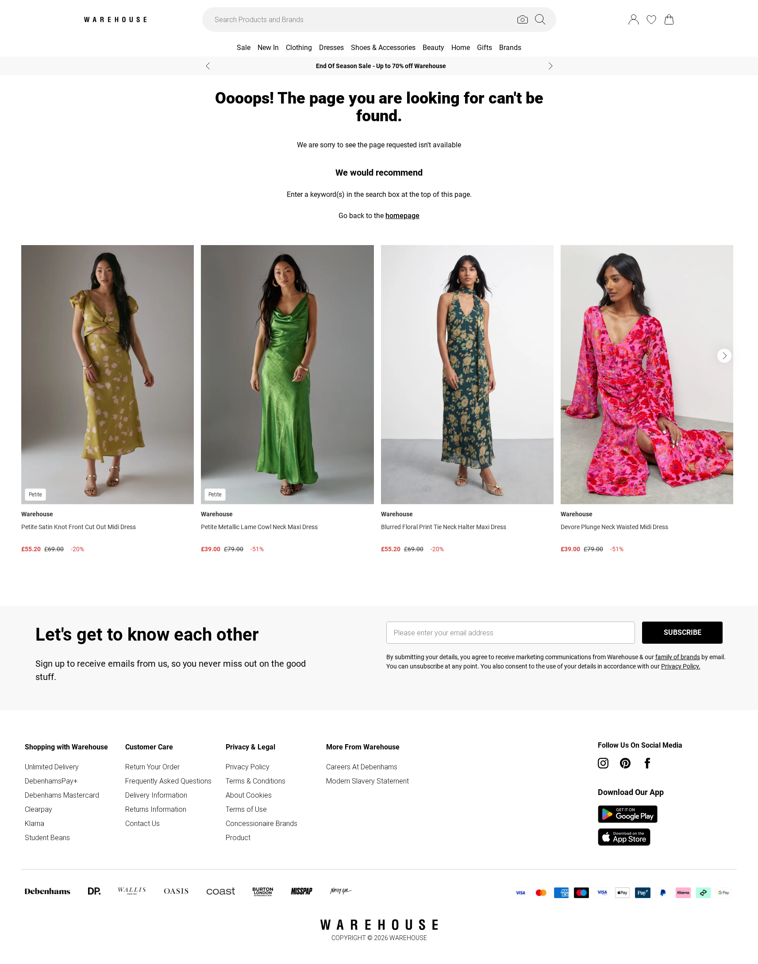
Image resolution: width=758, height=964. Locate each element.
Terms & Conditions (255, 780)
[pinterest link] (625, 763)
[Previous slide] (207, 66)
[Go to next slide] (724, 356)
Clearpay (38, 809)
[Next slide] (550, 66)
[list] (379, 411)
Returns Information (155, 809)
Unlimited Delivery (52, 766)
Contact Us (142, 823)
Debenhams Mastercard (62, 795)
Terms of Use (246, 809)
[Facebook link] (647, 763)
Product (238, 837)
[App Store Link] (628, 825)
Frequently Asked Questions (168, 780)
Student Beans (47, 837)
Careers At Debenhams (361, 766)
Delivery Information (156, 795)
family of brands (677, 657)
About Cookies (249, 795)
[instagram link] (603, 763)
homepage (402, 215)
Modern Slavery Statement (367, 780)
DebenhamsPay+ (51, 780)
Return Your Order (152, 766)
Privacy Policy (247, 766)
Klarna (34, 823)
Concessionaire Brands (261, 823)
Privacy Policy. (680, 666)
